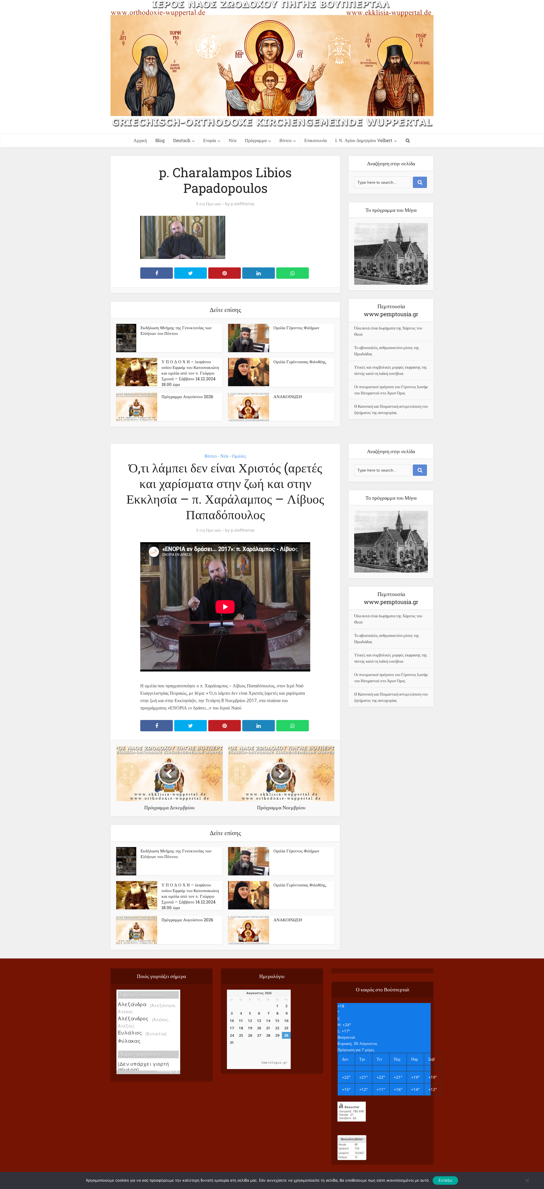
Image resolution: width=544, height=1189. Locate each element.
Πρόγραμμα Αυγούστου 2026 (187, 396)
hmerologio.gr (168, 1070)
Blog (160, 140)
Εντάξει (445, 1180)
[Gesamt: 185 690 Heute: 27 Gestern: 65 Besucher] (351, 1125)
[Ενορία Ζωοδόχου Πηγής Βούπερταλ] (272, 63)
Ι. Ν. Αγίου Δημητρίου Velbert (363, 140)
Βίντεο (285, 140)
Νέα (232, 140)
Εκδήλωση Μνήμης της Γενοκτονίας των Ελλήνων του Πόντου (176, 330)
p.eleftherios (243, 203)
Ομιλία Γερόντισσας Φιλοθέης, (299, 361)
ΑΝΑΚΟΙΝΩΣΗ (287, 396)
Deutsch (181, 140)
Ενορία (209, 140)
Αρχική (140, 140)
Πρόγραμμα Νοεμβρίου (266, 963)
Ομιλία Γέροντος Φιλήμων (296, 327)
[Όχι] (527, 1180)
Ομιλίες (239, 456)
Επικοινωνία (315, 140)
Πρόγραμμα (256, 140)
